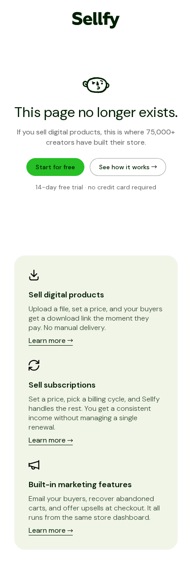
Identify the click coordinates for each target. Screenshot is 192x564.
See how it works (125, 167)
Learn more (48, 340)
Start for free (55, 167)
